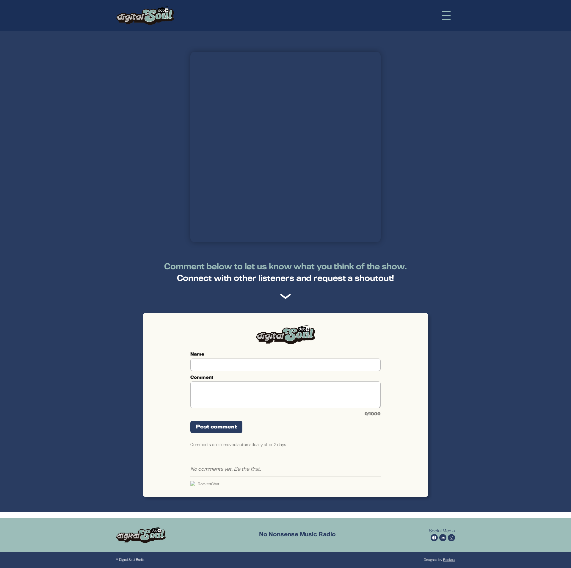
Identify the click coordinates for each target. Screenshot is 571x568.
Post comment (216, 427)
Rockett (449, 559)
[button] (446, 15)
